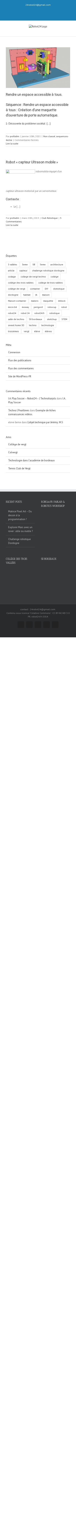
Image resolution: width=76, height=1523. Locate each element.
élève (37, 331)
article (11, 270)
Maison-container (17, 300)
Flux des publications (19, 360)
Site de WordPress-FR (19, 376)
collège (54, 276)
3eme (25, 264)
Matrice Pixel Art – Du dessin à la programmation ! (20, 515)
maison (45, 294)
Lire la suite (12, 143)
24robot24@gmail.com (38, 4)
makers (34, 300)
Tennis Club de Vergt (19, 468)
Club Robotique (50, 217)
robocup (52, 307)
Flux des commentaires (21, 368)
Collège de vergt (17, 444)
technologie (47, 325)
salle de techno (16, 319)
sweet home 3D (16, 325)
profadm (14, 136)
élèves (48, 331)
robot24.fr (39, 313)
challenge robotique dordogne (48, 270)
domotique (59, 288)
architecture (56, 264)
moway (25, 307)
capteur (23, 270)
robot (64, 307)
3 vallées (12, 264)
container (35, 288)
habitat (26, 294)
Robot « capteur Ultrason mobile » (32, 162)
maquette (48, 300)
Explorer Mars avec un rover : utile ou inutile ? (20, 529)
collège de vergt (16, 288)
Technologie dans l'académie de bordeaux (31, 460)
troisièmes (13, 331)
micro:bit (12, 307)
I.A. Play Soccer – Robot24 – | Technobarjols (32, 398)
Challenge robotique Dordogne (19, 541)
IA (36, 294)
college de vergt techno (33, 276)
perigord (38, 307)
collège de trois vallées (50, 282)
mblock (61, 300)
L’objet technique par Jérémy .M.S (45, 422)
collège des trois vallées (21, 282)
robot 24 (25, 313)
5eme (43, 264)
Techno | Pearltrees (18, 410)
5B (34, 264)
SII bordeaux (35, 319)
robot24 (12, 313)
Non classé (49, 136)
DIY (46, 288)
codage (12, 276)
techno (32, 325)
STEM (64, 319)
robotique (54, 313)
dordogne (13, 294)
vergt (26, 331)
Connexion (14, 352)
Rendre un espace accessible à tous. (34, 94)
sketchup (52, 319)
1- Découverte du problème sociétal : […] (28, 123)
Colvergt (13, 452)
